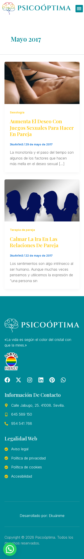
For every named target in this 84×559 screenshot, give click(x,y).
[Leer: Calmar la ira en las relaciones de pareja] (42, 200)
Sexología (17, 112)
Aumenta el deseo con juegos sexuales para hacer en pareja (42, 127)
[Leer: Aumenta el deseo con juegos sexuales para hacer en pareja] (42, 82)
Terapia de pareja (22, 230)
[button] (79, 8)
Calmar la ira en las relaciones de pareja (34, 242)
